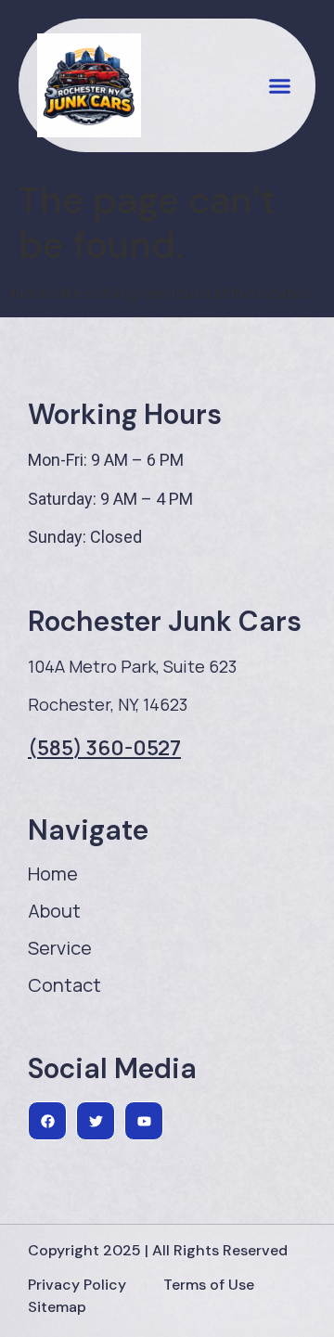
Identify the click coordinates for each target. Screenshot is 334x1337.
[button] (280, 85)
